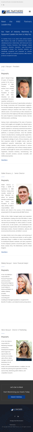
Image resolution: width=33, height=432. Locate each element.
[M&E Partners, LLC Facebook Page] (1, 4)
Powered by (13, 424)
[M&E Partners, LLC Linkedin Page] (3, 4)
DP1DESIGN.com (19, 424)
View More (4, 160)
